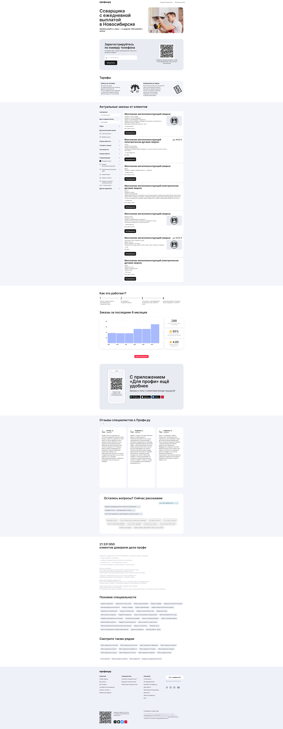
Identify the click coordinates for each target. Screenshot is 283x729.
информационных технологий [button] (152, 715)
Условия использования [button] (107, 687)
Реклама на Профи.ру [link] (150, 684)
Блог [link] (145, 698)
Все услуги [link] (102, 682)
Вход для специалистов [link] (129, 682)
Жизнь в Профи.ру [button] (149, 695)
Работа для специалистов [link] (129, 684)
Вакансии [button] (147, 692)
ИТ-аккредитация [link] (149, 682)
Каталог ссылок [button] (104, 690)
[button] (109, 126)
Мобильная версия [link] (105, 692)
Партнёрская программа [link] (151, 690)
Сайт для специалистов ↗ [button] (130, 679)
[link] (130, 133)
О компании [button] (147, 679)
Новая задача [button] (103, 679)
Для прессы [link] (147, 687)
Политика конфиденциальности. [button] (160, 718)
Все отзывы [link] (102, 684)
